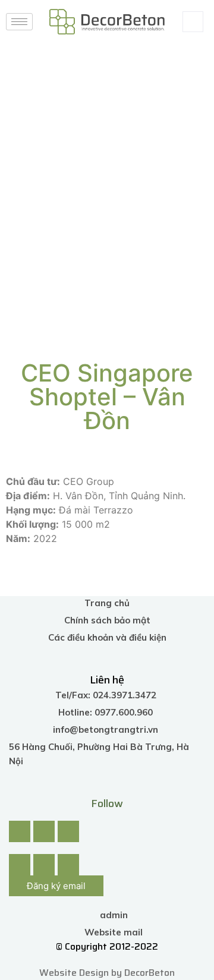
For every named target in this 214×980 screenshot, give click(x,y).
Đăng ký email (56, 885)
